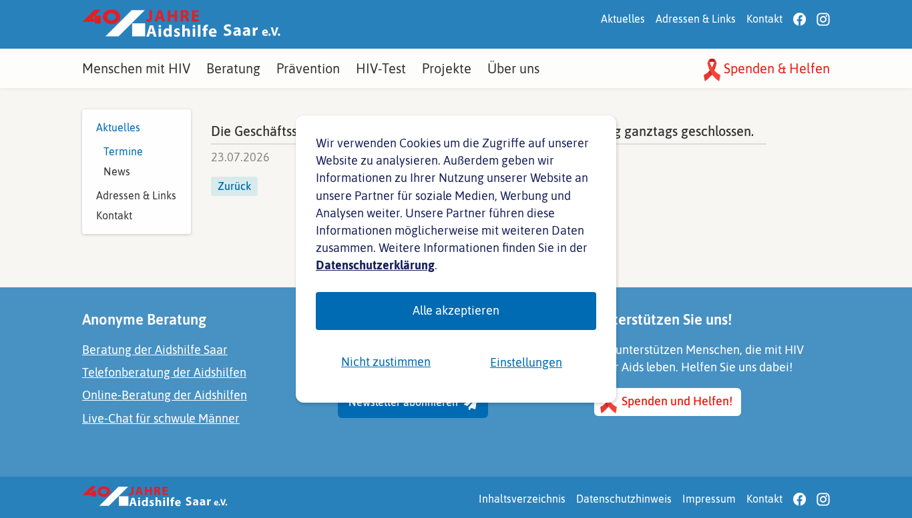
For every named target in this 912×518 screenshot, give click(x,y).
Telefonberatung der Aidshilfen (164, 372)
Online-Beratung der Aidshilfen (164, 395)
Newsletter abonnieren (405, 402)
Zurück (234, 186)
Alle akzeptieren (456, 310)
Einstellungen (526, 362)
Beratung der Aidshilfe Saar (155, 350)
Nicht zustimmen (386, 362)
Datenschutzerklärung (375, 265)
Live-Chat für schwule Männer (161, 418)
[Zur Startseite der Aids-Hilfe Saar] (181, 24)
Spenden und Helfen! (675, 401)
